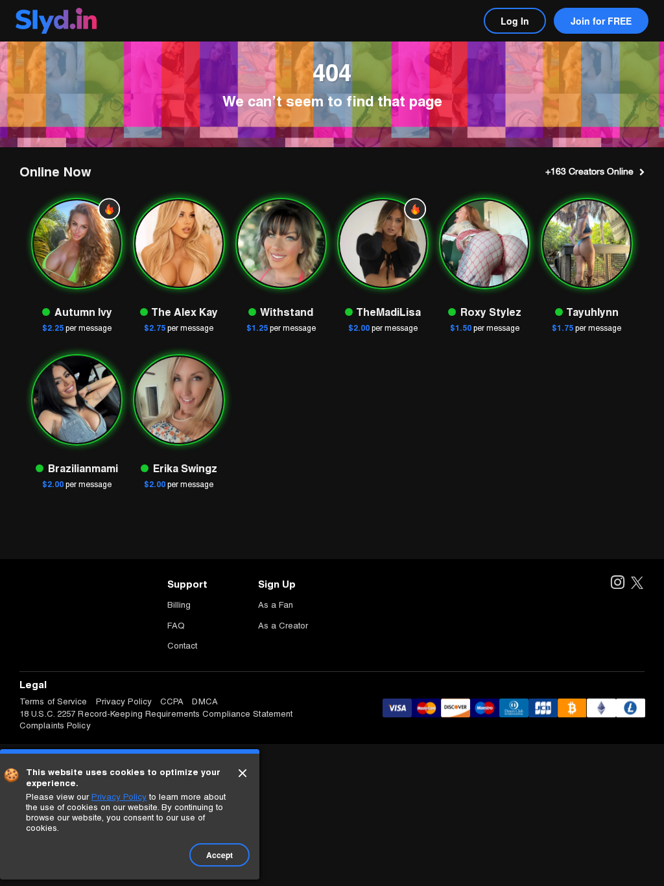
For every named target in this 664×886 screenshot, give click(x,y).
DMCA (204, 701)
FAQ (176, 625)
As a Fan (275, 605)
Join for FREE (601, 20)
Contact (182, 646)
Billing (179, 605)
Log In (515, 20)
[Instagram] (617, 583)
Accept (219, 855)
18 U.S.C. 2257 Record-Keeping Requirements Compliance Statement (155, 714)
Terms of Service (53, 701)
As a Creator (283, 625)
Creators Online (589, 171)
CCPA (172, 701)
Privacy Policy (124, 701)
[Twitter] (637, 583)
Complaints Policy (55, 725)
